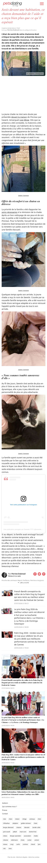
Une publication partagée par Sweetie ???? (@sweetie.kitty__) (25, 529)
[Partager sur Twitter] (39, 575)
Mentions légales (21, 857)
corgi (11, 844)
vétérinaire (14, 840)
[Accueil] (12, 3)
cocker (29, 840)
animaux (32, 819)
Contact (5, 814)
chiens (5, 836)
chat (4, 819)
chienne (5, 840)
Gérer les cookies (33, 857)
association (27, 836)
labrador (27, 827)
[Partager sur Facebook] (35, 575)
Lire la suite (24, 583)
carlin (18, 844)
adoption (15, 823)
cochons (25, 844)
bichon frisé (32, 832)
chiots (22, 840)
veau (10, 848)
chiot (39, 819)
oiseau (5, 844)
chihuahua (6, 823)
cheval (33, 844)
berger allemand (8, 827)
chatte (36, 836)
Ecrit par (10, 30)
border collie (36, 827)
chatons (18, 827)
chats (35, 823)
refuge (24, 819)
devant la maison (19, 117)
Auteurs (5, 803)
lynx (39, 844)
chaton (17, 819)
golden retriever (26, 823)
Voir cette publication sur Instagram (23, 505)
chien (10, 819)
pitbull (15, 832)
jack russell (6, 832)
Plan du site (11, 857)
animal (37, 840)
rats (4, 848)
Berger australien (15, 836)
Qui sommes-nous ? (9, 806)
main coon (23, 832)
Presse (4, 810)
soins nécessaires (9, 212)
